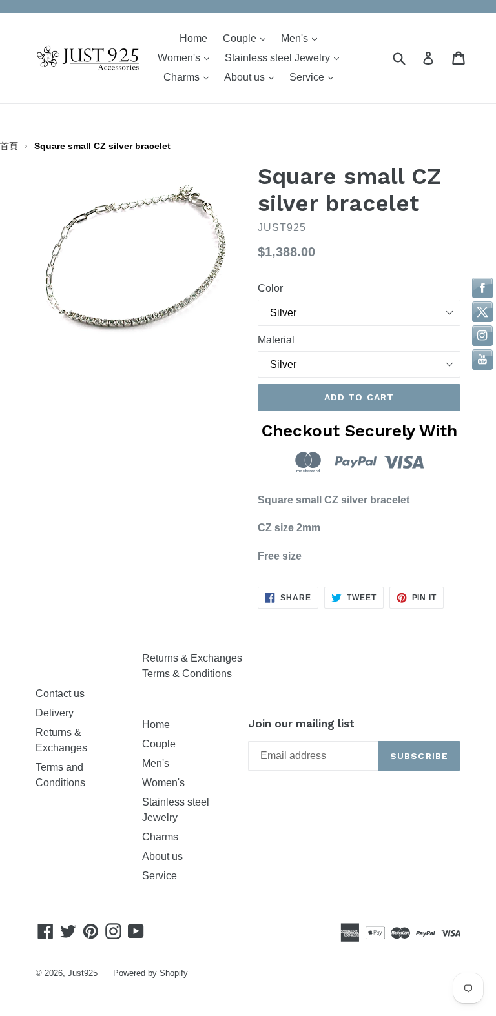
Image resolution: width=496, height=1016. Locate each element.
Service (314, 77)
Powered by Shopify (150, 973)
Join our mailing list (301, 723)
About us (252, 77)
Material (276, 339)
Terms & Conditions (187, 673)
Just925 (83, 973)
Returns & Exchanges (192, 658)
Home (193, 38)
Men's (302, 38)
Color (270, 288)
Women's (187, 57)
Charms (189, 77)
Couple (247, 38)
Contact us (60, 693)
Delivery (55, 712)
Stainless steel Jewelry (285, 57)
